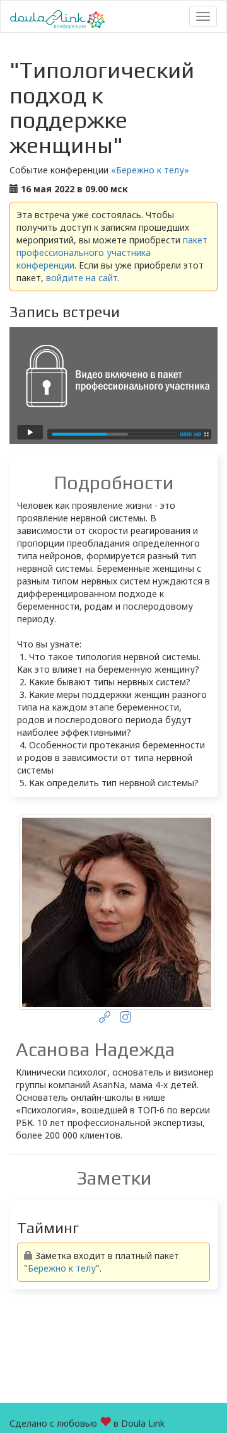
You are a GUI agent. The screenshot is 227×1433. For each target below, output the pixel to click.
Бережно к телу (62, 1268)
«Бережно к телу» (150, 170)
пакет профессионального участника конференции (111, 252)
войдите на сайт (82, 278)
